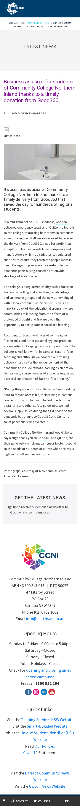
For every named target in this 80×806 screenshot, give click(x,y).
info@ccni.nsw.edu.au (45, 618)
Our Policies (45, 746)
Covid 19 (30, 752)
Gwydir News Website (47, 786)
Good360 (62, 222)
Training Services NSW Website (47, 719)
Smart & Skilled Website (47, 726)
